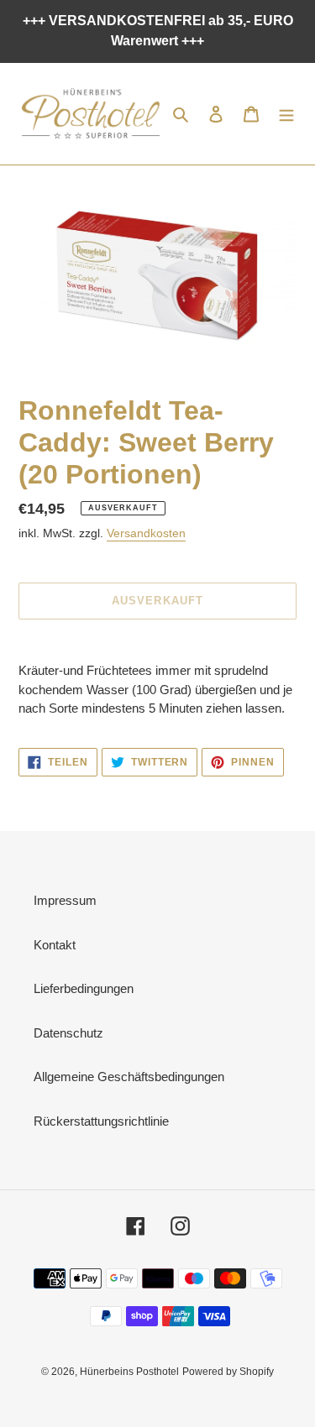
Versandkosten (146, 533)
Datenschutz (68, 1033)
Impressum (65, 900)
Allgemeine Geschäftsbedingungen (129, 1076)
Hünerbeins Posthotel (129, 1371)
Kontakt (55, 945)
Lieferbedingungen (84, 988)
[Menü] (286, 114)
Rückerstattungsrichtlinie (101, 1121)
